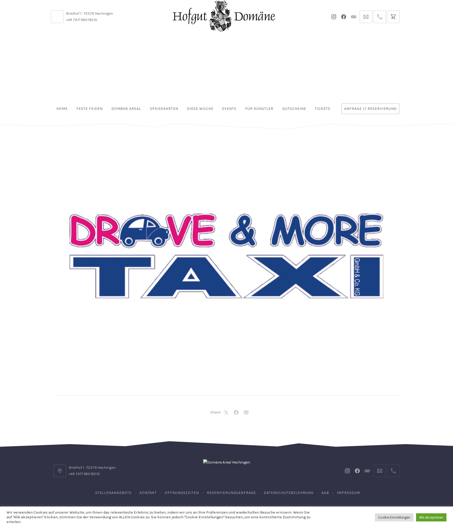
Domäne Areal (126, 108)
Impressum (348, 493)
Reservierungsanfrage (231, 493)
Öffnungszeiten (182, 493)
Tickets (322, 108)
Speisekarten (164, 108)
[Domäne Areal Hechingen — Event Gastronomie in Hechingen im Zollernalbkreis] (223, 16)
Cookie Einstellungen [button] (394, 517)
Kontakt (148, 493)
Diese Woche (200, 108)
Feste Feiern (89, 108)
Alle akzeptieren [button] (431, 517)
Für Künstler (259, 108)
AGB (325, 493)
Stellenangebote (113, 493)
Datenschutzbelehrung (289, 493)
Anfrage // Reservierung (370, 108)
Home (62, 108)
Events (229, 108)
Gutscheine (294, 108)
